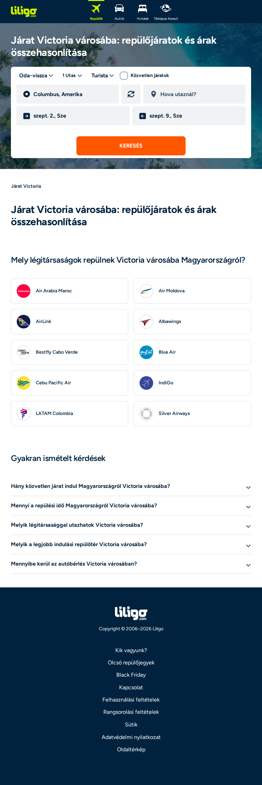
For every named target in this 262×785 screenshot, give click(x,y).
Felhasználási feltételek (131, 699)
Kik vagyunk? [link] (131, 650)
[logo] (24, 11)
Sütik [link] (131, 724)
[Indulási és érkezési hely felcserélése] (131, 94)
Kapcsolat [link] (131, 687)
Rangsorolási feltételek (131, 712)
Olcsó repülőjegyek (131, 662)
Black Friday (131, 675)
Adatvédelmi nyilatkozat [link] (131, 737)
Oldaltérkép (131, 749)
